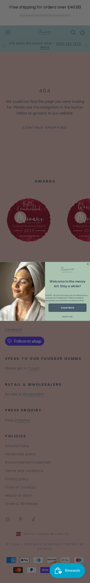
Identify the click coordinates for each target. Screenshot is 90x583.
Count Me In (67, 307)
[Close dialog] (88, 264)
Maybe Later (67, 317)
